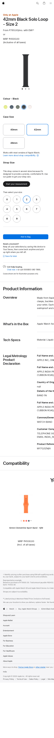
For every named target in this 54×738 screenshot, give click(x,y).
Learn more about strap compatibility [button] (19, 155)
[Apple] (4, 608)
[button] (37, 3)
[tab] (22, 88)
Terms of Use (22, 679)
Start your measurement (16, 184)
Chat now (12, 270)
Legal (43, 679)
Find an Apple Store (25, 667)
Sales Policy (34, 679)
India (5, 672)
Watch (11, 609)
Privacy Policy (8, 679)
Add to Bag (26, 237)
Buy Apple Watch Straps (27, 609)
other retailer (41, 667)
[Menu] (50, 3)
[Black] (23, 107)
